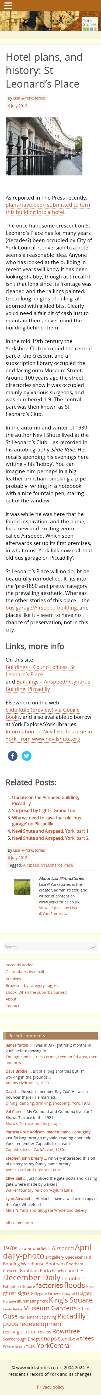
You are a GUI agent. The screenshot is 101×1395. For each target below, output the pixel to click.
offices (85, 1308)
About (11, 999)
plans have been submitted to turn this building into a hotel (48, 208)
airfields (43, 1248)
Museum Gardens (49, 1307)
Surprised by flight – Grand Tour (44, 810)
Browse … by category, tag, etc (33, 985)
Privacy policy (50, 1387)
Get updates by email (25, 971)
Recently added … (22, 964)
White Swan (14, 1346)
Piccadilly (71, 1315)
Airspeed (31, 865)
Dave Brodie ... (19, 1071)
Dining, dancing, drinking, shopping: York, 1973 (48, 1103)
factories (49, 1285)
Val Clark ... (16, 1111)
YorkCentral (54, 1345)
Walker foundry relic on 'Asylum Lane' (40, 1190)
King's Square (71, 1300)
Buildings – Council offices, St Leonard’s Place (40, 670)
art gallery (55, 1257)
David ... (13, 1091)
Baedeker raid (78, 1257)
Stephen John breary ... (26, 1158)
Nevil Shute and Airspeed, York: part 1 (50, 831)
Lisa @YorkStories (29, 98)
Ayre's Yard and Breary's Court (33, 1169)
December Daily (32, 1277)
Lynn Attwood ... (20, 1198)
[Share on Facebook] (13, 759)
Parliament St (31, 1317)
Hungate (9, 1301)
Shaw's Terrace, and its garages (34, 1123)
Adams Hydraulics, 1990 (27, 1082)
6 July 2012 (17, 105)
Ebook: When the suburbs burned (36, 992)
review (44, 1332)
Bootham (55, 1263)
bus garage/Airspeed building (41, 607)
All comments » (19, 1222)
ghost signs (16, 1293)
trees (87, 1338)
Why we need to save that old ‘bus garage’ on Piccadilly (46, 821)
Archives (13, 978)
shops (49, 1338)
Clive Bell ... (16, 1178)
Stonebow (68, 1338)
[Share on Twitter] (27, 759)
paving (50, 1317)
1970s (10, 1248)
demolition (74, 1278)
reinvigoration (20, 1331)
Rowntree (66, 1331)
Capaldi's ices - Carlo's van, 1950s (36, 1149)
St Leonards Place (57, 865)
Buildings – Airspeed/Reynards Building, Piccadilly (48, 685)
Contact (12, 1005)
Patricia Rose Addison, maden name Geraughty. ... (51, 1131)
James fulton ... (19, 1045)
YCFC (31, 1346)
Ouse (10, 1316)
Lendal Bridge (12, 1309)
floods (74, 1285)
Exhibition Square (19, 1286)
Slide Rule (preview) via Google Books (43, 713)
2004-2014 (27, 1249)
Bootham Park (34, 1271)
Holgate (84, 1293)
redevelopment (41, 1323)
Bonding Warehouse (23, 1264)
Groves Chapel (61, 1293)
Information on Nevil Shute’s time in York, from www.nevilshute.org (49, 735)
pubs (10, 1323)
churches (74, 1270)
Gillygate (39, 1293)
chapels (57, 1270)
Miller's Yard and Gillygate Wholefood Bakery (46, 1210)
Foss (90, 1286)
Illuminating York (32, 1301)
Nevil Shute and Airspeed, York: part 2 (50, 838)
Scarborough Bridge (21, 1339)
